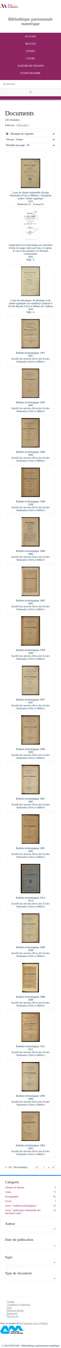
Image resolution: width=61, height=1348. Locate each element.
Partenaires (12, 1313)
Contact (10, 1301)
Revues (30, 43)
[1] (30, 92)
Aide (9, 1307)
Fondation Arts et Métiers (35, 1323)
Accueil (30, 36)
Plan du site (12, 1316)
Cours (30, 58)
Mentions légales (15, 1310)
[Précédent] (36, 1167)
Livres (30, 51)
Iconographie (30, 73)
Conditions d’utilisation (18, 1304)
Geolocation (22, 125)
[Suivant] (53, 1167)
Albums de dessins (30, 65)
